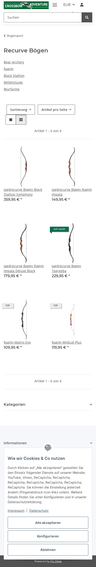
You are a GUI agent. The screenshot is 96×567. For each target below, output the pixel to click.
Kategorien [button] (14, 404)
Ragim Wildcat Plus (67, 342)
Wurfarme (12, 89)
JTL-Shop (56, 561)
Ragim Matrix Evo (17, 342)
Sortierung (18, 109)
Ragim (9, 69)
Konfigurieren (48, 536)
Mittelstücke (13, 82)
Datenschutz (39, 510)
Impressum (16, 510)
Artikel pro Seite (54, 109)
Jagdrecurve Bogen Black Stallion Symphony (23, 192)
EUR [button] (67, 4)
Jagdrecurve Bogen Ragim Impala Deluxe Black (24, 268)
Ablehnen (48, 550)
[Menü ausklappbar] (54, 3)
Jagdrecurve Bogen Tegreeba (66, 268)
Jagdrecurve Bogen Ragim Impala (72, 192)
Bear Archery (14, 62)
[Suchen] (87, 17)
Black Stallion (14, 75)
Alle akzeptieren (48, 523)
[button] (82, 4)
